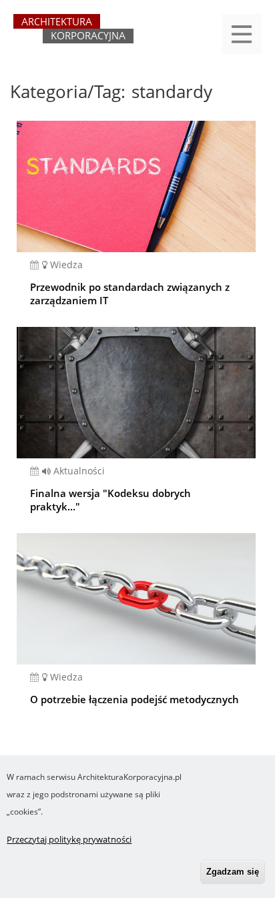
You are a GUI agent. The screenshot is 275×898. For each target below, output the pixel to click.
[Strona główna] (73, 34)
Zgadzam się (232, 872)
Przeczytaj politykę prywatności (69, 839)
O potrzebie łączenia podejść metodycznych (134, 699)
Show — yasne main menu (242, 34)
